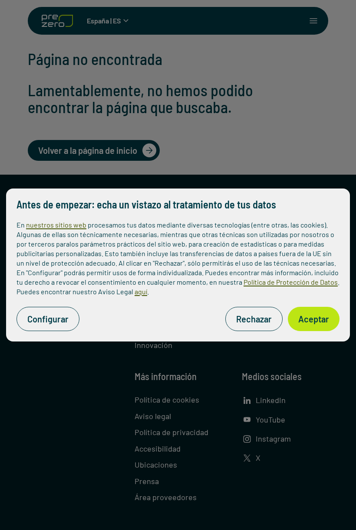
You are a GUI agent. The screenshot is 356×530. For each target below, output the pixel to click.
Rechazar (254, 319)
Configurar (48, 319)
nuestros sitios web (56, 225)
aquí (141, 291)
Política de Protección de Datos (291, 282)
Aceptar (313, 319)
